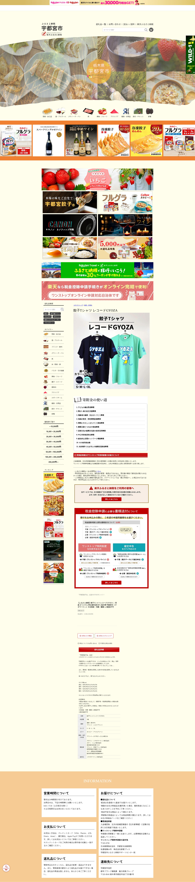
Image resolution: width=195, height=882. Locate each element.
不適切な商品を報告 (106, 643)
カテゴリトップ (78, 305)
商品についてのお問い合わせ (88, 643)
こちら (98, 471)
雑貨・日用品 (88, 305)
